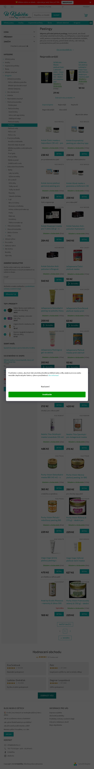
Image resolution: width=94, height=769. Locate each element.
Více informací (53, 375)
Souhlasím (46, 394)
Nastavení (44, 386)
